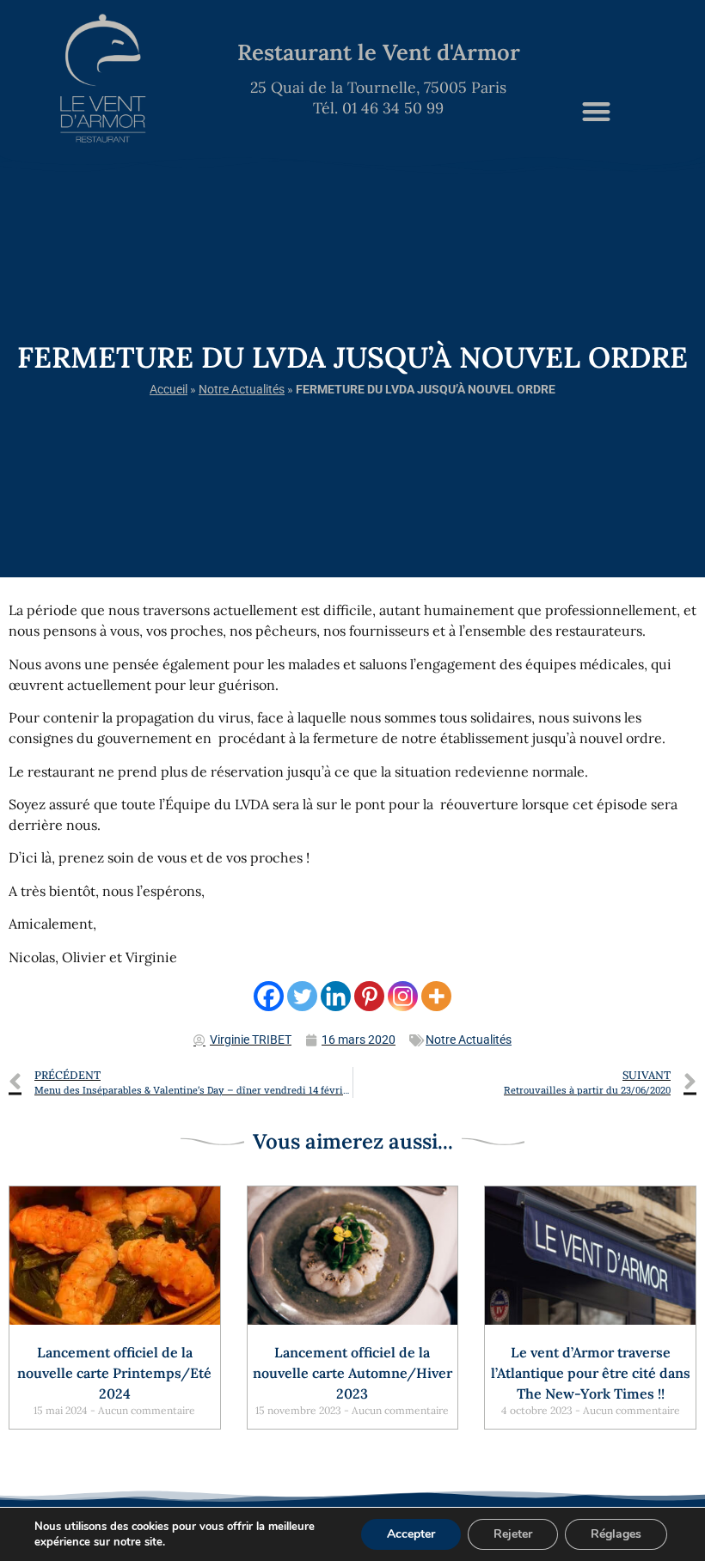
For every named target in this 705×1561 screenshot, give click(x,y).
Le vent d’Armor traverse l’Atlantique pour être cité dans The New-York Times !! (590, 1373)
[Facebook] (269, 996)
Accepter (411, 1534)
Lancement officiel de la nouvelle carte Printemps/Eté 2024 (114, 1373)
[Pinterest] (369, 996)
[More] (436, 996)
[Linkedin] (336, 996)
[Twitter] (302, 996)
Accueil (168, 389)
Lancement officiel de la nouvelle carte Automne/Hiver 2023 (352, 1373)
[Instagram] (403, 996)
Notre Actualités (242, 389)
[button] (596, 111)
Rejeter (513, 1534)
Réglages (616, 1534)
